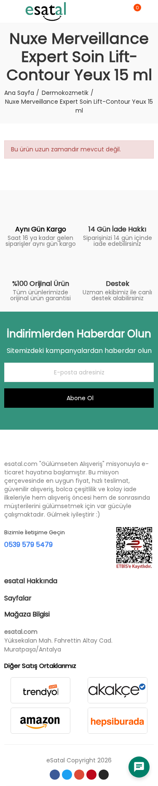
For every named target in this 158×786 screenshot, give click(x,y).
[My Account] (149, 11)
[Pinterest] (91, 775)
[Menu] (8, 11)
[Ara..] (119, 11)
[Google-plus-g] (79, 775)
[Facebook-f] (55, 775)
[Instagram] (104, 775)
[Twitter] (67, 775)
